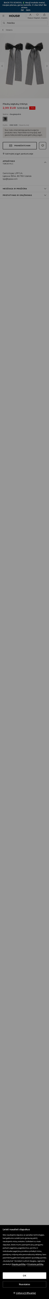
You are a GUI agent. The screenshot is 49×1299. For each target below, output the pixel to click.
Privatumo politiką (35, 1264)
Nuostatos (24, 1284)
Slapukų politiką (18, 1264)
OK (24, 1275)
